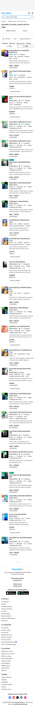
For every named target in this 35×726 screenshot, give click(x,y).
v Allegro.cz (12, 113)
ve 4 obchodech (13, 156)
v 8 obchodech (13, 235)
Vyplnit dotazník (17, 586)
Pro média (4, 611)
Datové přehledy (5, 663)
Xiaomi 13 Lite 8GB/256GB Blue (17, 514)
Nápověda (4, 670)
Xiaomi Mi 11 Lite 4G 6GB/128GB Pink (19, 326)
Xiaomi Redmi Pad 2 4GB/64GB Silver (19, 220)
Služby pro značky (6, 661)
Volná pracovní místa (6, 609)
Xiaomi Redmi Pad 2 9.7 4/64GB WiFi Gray (20, 350)
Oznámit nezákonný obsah (8, 618)
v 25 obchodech (13, 408)
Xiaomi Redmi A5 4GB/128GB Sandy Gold (20, 412)
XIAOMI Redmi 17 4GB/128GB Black (18, 201)
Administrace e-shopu (7, 651)
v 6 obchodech (13, 304)
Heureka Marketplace (7, 658)
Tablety (11, 54)
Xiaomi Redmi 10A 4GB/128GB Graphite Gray (20, 369)
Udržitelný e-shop (6, 689)
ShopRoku (4, 680)
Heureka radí (4, 632)
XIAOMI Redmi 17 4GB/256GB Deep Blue (20, 393)
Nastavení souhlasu (6, 637)
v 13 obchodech (13, 554)
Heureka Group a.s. (20, 702)
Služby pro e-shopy (6, 656)
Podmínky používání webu (20, 704)
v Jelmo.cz (12, 253)
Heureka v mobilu (5, 630)
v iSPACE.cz (12, 88)
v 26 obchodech (13, 365)
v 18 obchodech (13, 467)
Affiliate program (5, 666)
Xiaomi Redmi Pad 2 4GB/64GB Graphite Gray (20, 288)
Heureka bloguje (5, 614)
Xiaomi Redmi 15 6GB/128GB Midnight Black (19, 432)
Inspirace (3, 687)
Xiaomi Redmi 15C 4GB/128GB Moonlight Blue (20, 538)
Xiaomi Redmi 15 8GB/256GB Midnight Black (19, 163)
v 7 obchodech (13, 179)
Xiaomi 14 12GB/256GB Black (17, 262)
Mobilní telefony (13, 100)
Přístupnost (4, 621)
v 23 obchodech (13, 67)
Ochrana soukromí (6, 640)
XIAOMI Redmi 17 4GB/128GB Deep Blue (20, 183)
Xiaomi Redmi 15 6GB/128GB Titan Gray (20, 122)
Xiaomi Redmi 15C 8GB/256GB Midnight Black (20, 476)
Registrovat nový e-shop (7, 654)
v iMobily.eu (12, 277)
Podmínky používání (6, 606)
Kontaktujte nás (17, 580)
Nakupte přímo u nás (6, 635)
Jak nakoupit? (4, 628)
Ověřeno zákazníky (6, 677)
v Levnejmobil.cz (13, 385)
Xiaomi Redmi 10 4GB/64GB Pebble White (20, 496)
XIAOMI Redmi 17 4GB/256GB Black (18, 308)
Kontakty (3, 604)
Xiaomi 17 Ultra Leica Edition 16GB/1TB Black (20, 97)
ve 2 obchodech (13, 427)
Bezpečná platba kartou (7, 642)
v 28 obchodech (13, 198)
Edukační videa (5, 668)
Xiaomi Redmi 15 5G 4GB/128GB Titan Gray (21, 452)
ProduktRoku (4, 682)
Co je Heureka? (5, 602)
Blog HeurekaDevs (6, 616)
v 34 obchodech (13, 492)
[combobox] (17, 17)
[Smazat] (31, 17)
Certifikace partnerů (6, 684)
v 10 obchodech (13, 137)
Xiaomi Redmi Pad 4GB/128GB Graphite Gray (20, 72)
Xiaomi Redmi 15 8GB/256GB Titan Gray (20, 141)
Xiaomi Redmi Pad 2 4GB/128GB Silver (19, 238)
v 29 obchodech (13, 323)
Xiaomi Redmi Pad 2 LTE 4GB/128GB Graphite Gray (17, 59)
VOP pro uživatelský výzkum (8, 644)
